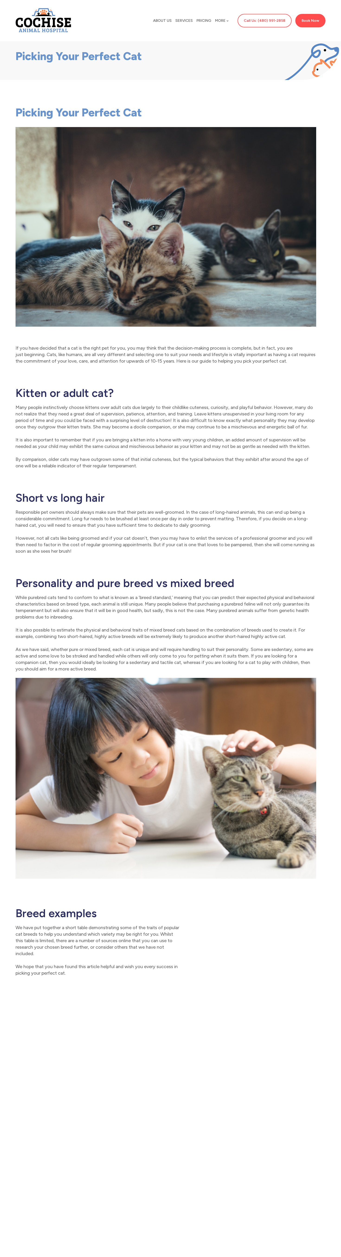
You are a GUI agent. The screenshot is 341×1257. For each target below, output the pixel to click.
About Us (162, 20)
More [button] (220, 20)
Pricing (203, 20)
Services (184, 20)
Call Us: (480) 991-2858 (264, 20)
